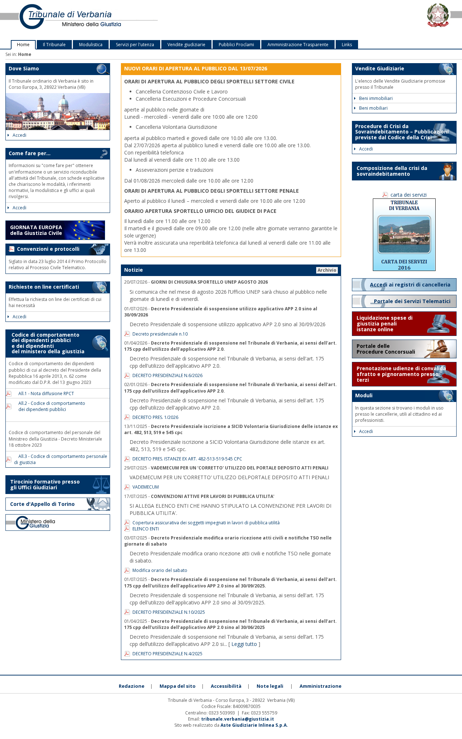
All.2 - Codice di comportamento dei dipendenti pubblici (49, 406)
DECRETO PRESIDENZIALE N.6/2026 (167, 375)
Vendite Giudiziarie (379, 68)
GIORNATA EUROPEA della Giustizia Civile (36, 230)
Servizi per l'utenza (135, 44)
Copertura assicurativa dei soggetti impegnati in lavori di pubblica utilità (206, 523)
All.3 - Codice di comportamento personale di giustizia (60, 459)
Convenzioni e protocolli (48, 248)
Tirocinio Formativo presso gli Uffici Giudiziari (45, 484)
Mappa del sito (178, 686)
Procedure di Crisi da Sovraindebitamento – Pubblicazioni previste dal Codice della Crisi (402, 132)
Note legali (270, 686)
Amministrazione (320, 686)
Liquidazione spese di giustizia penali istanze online (385, 323)
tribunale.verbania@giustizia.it (237, 719)
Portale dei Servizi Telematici (413, 301)
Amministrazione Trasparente (297, 44)
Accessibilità (226, 686)
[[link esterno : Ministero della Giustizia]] (57, 522)
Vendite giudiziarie (186, 44)
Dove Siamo (24, 68)
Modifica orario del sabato (159, 570)
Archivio (327, 270)
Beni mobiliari (373, 108)
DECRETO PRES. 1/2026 (155, 417)
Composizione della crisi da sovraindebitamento (392, 171)
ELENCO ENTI (145, 529)
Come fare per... (30, 153)
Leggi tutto (244, 643)
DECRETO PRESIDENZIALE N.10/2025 (168, 612)
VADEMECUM (145, 487)
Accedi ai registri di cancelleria (411, 284)
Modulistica (91, 44)
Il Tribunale (54, 44)
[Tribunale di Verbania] (96, 20)
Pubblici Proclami (236, 44)
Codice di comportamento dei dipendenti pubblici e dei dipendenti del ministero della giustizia (46, 343)
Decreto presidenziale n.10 (160, 334)
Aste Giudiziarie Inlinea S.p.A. (254, 725)
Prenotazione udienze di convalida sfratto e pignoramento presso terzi (401, 374)
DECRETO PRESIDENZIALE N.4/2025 (167, 654)
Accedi (19, 135)
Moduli (363, 395)
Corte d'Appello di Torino (42, 503)
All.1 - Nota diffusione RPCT (44, 393)
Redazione (131, 686)
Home (23, 44)
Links (347, 44)
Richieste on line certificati (44, 286)
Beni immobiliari (376, 98)
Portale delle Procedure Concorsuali (387, 348)
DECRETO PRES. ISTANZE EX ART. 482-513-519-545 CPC (187, 459)
